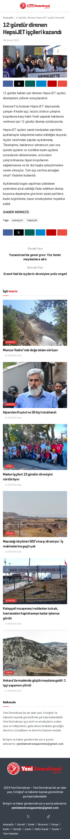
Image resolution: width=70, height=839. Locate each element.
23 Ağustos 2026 (12, 356)
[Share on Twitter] (19, 84)
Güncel (11, 342)
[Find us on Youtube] (41, 817)
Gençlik (17, 829)
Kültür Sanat (41, 829)
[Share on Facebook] (8, 84)
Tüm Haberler (10, 833)
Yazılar (55, 829)
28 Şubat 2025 (11, 40)
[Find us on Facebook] (21, 817)
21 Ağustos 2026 (12, 624)
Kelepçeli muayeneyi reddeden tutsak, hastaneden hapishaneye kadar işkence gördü (31, 613)
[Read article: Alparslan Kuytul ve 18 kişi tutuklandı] (35, 385)
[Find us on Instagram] (35, 817)
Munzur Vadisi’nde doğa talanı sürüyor (30, 350)
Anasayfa (8, 17)
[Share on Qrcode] (52, 84)
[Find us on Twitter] (28, 816)
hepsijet (32, 220)
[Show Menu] (4, 6)
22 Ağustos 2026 (12, 485)
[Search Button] (65, 6)
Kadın (6, 829)
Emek (9, 466)
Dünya (54, 824)
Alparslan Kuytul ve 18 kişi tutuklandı (29, 412)
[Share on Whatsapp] (30, 84)
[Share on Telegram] (41, 84)
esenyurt (17, 220)
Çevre (9, 533)
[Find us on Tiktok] (48, 816)
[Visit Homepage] (35, 6)
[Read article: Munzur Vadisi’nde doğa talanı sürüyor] (35, 323)
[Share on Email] (62, 84)
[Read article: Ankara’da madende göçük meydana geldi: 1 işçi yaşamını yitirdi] (35, 653)
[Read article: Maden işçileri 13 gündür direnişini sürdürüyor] (35, 447)
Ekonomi (43, 824)
